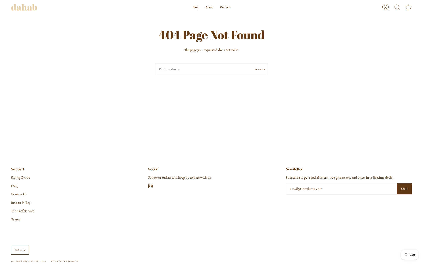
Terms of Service (22, 211)
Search (259, 69)
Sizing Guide (20, 177)
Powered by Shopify (64, 261)
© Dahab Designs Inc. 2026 (28, 261)
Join (404, 189)
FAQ (14, 185)
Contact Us (19, 194)
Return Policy (20, 202)
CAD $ (18, 250)
